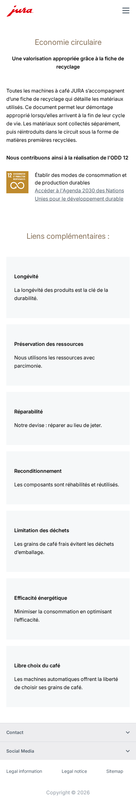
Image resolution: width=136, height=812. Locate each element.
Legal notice (74, 771)
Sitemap (114, 771)
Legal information (24, 771)
